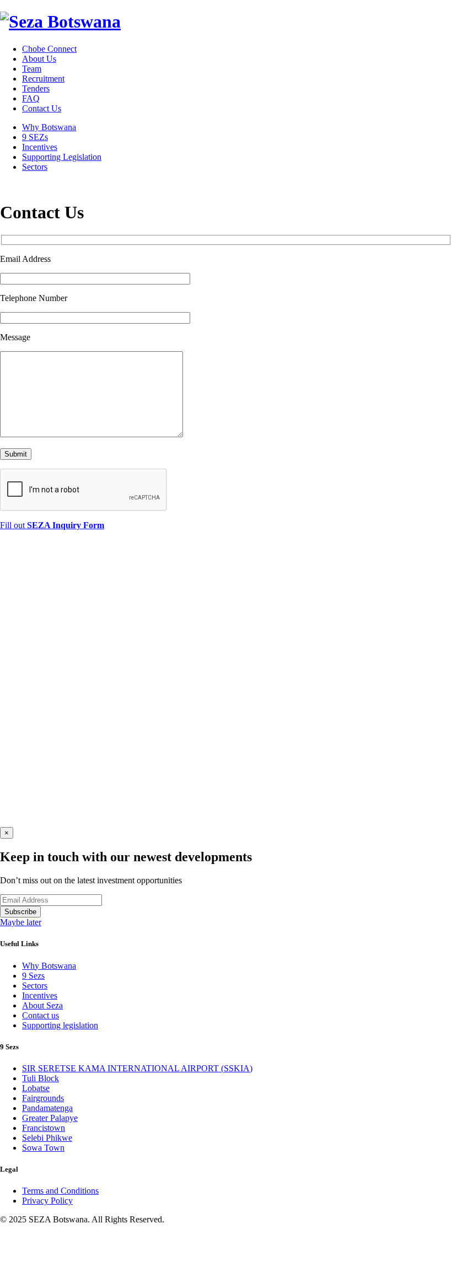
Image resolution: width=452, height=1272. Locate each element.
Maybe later (20, 922)
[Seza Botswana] (60, 21)
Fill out (52, 525)
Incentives (39, 147)
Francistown (43, 1128)
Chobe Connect (49, 48)
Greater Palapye (50, 1118)
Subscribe (20, 912)
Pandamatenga (47, 1108)
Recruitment (43, 78)
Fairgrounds (43, 1098)
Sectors (34, 166)
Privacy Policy (47, 1200)
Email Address (25, 259)
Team (31, 68)
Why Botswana (49, 127)
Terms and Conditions (60, 1190)
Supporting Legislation (61, 157)
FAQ (31, 98)
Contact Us (41, 108)
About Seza (42, 1005)
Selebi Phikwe (47, 1137)
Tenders (36, 88)
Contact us (40, 1015)
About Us (39, 58)
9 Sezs (33, 975)
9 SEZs (35, 137)
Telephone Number (33, 298)
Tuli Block (40, 1078)
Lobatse (36, 1088)
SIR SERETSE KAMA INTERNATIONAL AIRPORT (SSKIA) (137, 1068)
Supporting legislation (60, 1025)
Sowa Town (43, 1147)
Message (15, 337)
